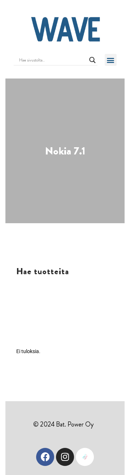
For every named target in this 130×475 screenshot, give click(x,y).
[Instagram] (65, 457)
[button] (111, 60)
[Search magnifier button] (92, 60)
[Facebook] (45, 457)
